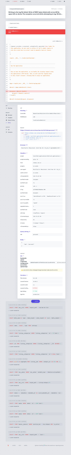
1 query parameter (14, 310)
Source (14, 445)
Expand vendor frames (14, 23)
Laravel (25, 445)
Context (8, 127)
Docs (20, 445)
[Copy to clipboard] (61, 113)
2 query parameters (14, 346)
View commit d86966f (63, 262)
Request (8, 112)
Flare (46, 445)
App (6, 105)
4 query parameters (14, 364)
